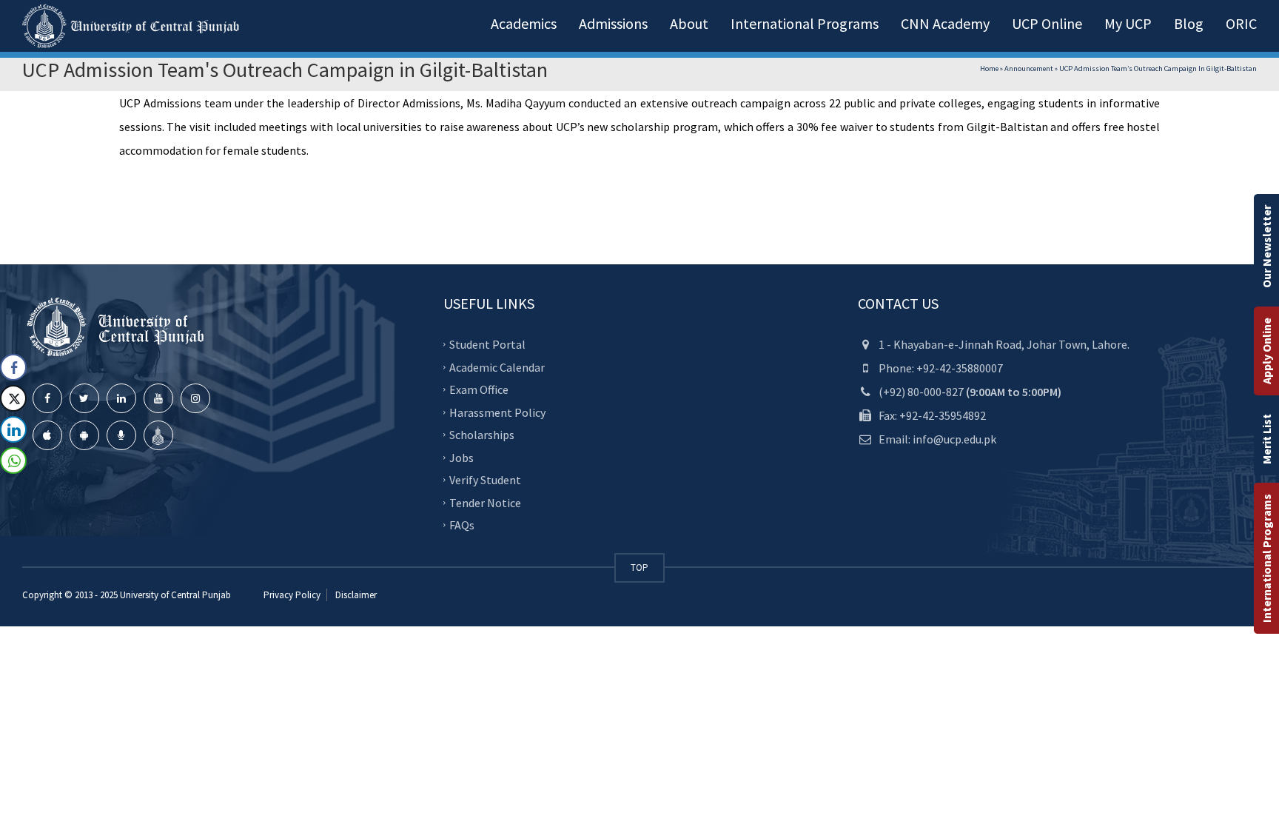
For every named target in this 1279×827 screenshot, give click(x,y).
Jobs (461, 456)
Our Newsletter (1266, 246)
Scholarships (481, 434)
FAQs (461, 525)
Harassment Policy (497, 411)
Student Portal (487, 344)
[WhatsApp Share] (13, 460)
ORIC (1241, 23)
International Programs (1266, 558)
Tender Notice (485, 502)
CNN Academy (945, 23)
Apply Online (1266, 351)
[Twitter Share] (13, 398)
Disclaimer (355, 595)
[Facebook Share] (13, 367)
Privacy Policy (291, 595)
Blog (1189, 23)
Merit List (1266, 439)
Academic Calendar (497, 366)
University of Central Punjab (175, 595)
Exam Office (478, 389)
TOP (639, 567)
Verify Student (485, 479)
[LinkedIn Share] (13, 429)
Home (989, 68)
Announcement (1028, 68)
